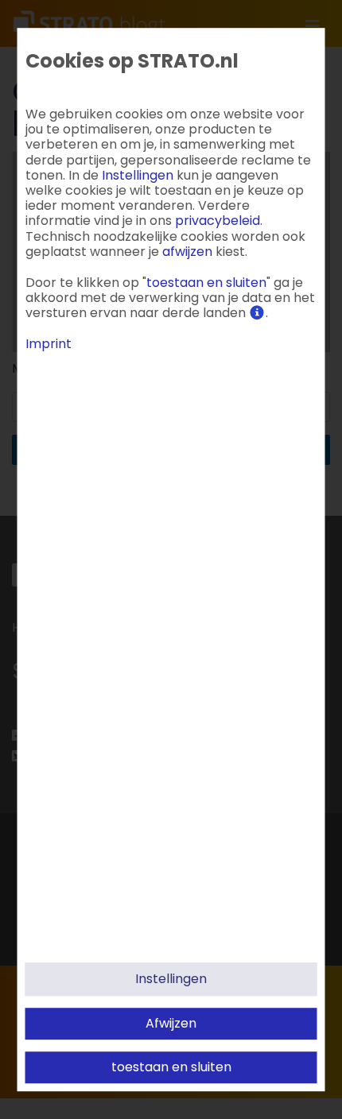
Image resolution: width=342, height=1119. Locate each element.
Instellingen (171, 979)
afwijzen (171, 1023)
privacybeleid (217, 221)
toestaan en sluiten (171, 1067)
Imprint (48, 344)
